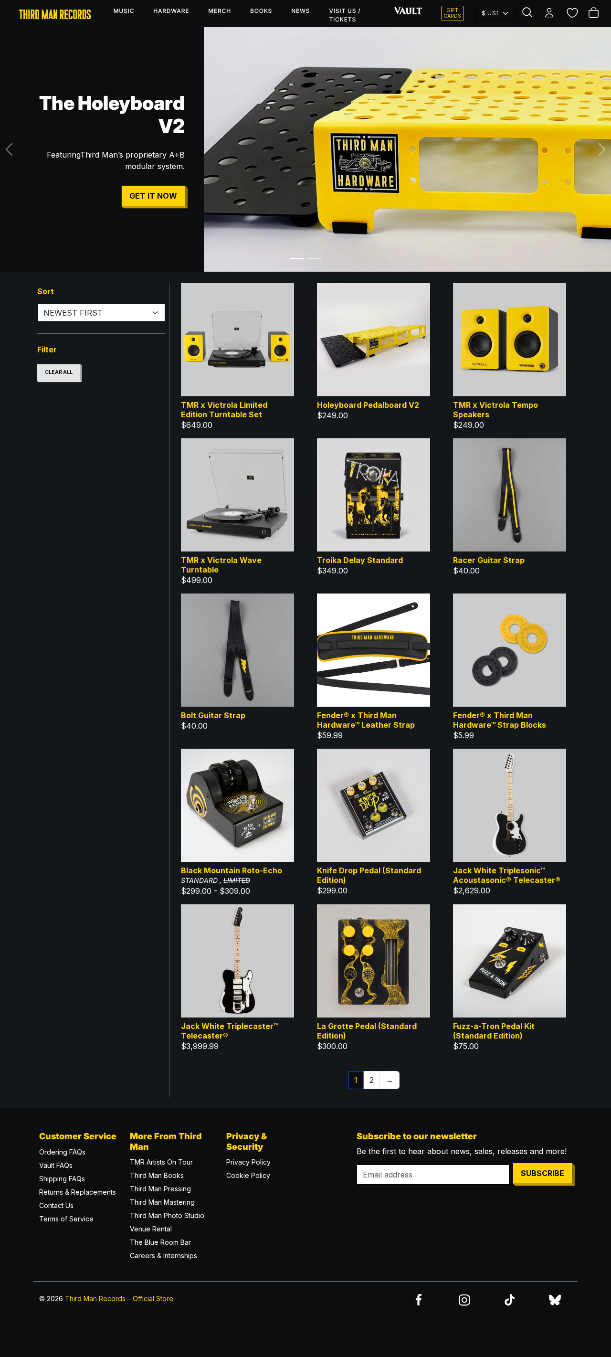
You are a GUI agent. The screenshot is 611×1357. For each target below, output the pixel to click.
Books (261, 10)
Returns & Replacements (77, 1192)
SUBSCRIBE (542, 1173)
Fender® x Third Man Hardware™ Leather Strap (366, 720)
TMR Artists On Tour (161, 1162)
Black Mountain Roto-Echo (231, 870)
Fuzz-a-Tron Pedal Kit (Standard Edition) (494, 1030)
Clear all (59, 372)
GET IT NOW (153, 196)
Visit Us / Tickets (344, 15)
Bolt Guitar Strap (213, 715)
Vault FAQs (56, 1165)
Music (124, 10)
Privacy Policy (248, 1162)
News (300, 10)
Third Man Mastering (162, 1202)
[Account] (550, 13)
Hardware (171, 10)
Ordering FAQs (62, 1152)
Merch (219, 10)
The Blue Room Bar (160, 1242)
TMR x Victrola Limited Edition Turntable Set (224, 409)
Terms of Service (66, 1219)
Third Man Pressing (160, 1189)
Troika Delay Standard (360, 560)
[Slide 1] (297, 258)
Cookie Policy (248, 1175)
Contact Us (56, 1205)
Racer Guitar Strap (489, 560)
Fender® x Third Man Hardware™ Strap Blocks (499, 720)
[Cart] (594, 13)
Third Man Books (157, 1175)
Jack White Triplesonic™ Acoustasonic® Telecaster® (506, 875)
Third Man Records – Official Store (119, 1298)
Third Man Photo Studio (167, 1215)
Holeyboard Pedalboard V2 (368, 405)
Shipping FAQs (62, 1179)
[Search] (528, 13)
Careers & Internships (163, 1255)
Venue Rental (151, 1229)
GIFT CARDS (452, 13)
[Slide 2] (314, 258)
